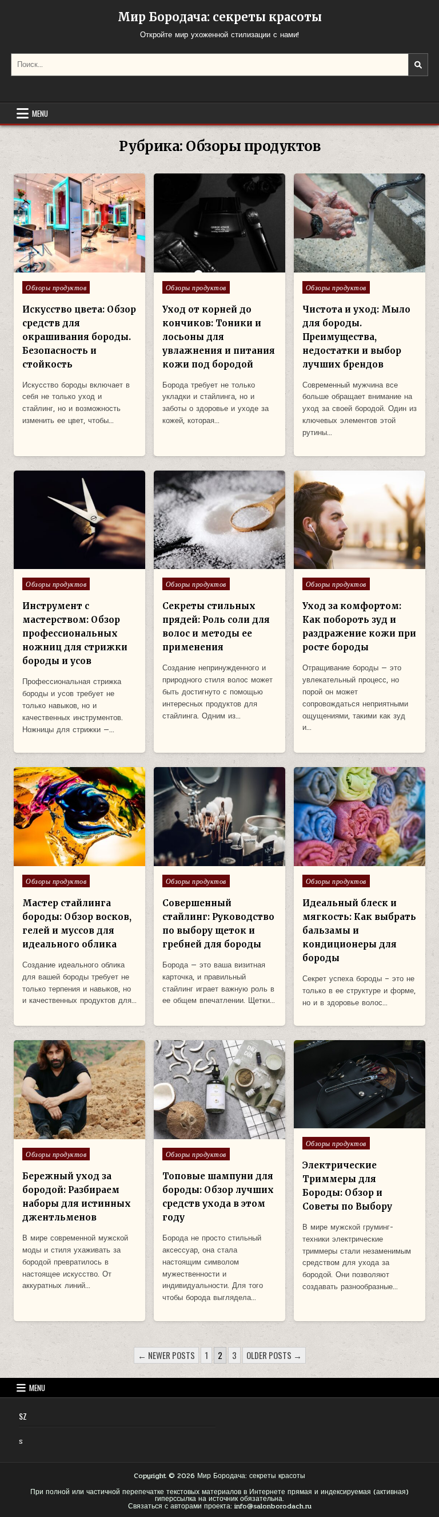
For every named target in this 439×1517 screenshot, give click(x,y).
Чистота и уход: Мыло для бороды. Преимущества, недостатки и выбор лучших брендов (356, 337)
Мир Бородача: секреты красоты (220, 17)
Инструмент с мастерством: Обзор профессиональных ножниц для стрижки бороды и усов (74, 633)
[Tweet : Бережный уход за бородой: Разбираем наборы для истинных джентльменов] (55, 1133)
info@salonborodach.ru (273, 1506)
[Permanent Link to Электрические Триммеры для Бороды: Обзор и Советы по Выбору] (359, 1084)
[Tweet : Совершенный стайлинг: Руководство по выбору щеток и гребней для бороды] (195, 860)
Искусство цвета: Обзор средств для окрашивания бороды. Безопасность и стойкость (79, 337)
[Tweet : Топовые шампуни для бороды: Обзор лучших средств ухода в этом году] (195, 1133)
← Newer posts (166, 1355)
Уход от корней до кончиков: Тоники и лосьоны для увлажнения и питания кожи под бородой (218, 337)
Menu (40, 113)
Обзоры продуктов (56, 287)
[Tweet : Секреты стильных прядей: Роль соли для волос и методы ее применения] (195, 562)
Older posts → (274, 1355)
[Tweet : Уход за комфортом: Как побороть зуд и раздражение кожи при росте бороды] (335, 562)
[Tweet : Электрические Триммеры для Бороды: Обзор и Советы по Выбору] (335, 1122)
